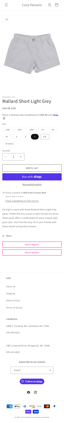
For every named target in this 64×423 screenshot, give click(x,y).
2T (44, 130)
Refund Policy (13, 300)
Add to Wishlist (32, 252)
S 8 (44, 136)
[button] (6, 5)
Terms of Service (14, 307)
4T (8, 137)
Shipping (10, 293)
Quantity (6, 150)
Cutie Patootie (27, 417)
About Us (11, 286)
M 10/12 (11, 144)
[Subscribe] (49, 370)
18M (21, 130)
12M (9, 130)
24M (33, 130)
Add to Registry (32, 244)
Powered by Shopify (41, 417)
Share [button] (9, 235)
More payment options (32, 184)
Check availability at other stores (22, 200)
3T (54, 130)
